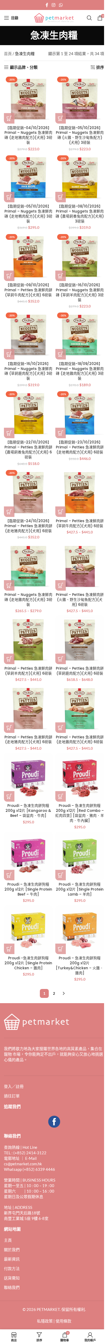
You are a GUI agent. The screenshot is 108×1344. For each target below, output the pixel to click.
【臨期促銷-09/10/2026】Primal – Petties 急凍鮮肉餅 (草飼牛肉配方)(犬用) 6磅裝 (28, 290)
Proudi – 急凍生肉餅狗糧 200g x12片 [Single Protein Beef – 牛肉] (28, 889)
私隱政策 (45, 1321)
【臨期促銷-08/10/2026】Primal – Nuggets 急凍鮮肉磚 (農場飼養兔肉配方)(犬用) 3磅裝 (80, 214)
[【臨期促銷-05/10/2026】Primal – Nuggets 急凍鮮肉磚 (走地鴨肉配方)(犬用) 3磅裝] (28, 178)
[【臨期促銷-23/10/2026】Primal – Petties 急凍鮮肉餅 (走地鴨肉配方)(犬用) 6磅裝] (79, 413)
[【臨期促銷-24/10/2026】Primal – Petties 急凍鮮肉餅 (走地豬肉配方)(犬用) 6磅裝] (28, 492)
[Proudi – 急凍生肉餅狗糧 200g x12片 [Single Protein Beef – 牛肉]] (28, 856)
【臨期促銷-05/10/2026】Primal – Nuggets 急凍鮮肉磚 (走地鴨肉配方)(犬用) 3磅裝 (28, 214)
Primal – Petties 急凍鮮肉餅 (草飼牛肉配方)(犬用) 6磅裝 (80, 523)
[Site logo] (54, 17)
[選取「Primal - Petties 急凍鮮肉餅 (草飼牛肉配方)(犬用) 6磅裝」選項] (60, 511)
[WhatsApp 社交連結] (60, 5)
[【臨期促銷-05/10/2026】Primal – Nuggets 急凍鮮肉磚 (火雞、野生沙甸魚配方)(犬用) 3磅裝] (79, 99)
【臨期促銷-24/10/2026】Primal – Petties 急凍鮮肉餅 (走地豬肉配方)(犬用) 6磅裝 (28, 525)
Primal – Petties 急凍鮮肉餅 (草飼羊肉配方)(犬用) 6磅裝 (28, 671)
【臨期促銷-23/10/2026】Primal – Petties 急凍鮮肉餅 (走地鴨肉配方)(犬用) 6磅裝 (80, 447)
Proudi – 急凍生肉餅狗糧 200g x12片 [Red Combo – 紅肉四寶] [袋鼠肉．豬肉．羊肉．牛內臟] (79, 813)
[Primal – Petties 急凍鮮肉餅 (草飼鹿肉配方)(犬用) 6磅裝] (79, 639)
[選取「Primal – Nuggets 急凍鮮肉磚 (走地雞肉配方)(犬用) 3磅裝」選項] (9, 585)
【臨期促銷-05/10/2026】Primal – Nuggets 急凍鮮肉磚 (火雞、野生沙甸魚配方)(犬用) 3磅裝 (80, 135)
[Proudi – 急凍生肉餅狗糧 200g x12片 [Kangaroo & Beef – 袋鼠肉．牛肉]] (28, 777)
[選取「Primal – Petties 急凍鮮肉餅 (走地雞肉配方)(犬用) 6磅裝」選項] (60, 727)
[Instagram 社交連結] (53, 5)
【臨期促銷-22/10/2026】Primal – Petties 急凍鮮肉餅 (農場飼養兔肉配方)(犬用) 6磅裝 (28, 450)
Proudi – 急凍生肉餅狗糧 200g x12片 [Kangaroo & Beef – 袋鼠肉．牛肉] (28, 810)
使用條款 (63, 1321)
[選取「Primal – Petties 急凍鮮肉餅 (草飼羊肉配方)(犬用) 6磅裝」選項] (9, 659)
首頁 (8, 53)
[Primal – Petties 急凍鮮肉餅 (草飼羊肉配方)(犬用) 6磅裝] (28, 639)
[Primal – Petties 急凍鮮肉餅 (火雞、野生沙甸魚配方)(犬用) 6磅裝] (79, 566)
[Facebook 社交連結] (47, 5)
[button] (9, 118)
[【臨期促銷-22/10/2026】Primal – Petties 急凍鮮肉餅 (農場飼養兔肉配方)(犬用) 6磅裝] (28, 413)
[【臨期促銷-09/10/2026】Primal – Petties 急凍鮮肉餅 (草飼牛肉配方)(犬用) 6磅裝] (28, 256)
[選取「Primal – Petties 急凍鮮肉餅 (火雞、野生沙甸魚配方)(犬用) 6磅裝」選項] (60, 585)
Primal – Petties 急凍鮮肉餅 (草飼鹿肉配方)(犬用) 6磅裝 (80, 671)
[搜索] (89, 18)
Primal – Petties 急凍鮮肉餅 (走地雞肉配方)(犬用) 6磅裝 (80, 740)
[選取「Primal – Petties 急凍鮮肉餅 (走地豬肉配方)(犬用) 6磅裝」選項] (9, 727)
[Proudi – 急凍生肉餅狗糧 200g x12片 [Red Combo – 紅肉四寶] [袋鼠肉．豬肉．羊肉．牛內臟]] (79, 777)
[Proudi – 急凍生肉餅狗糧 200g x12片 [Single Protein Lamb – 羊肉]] (79, 856)
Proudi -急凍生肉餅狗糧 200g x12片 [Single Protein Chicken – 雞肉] (28, 963)
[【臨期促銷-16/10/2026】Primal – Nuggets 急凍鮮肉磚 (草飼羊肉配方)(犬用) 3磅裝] (79, 256)
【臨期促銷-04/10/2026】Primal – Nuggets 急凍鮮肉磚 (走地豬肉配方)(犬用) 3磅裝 (28, 135)
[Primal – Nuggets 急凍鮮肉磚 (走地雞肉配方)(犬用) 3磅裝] (28, 566)
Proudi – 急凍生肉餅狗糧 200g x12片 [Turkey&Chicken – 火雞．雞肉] (80, 966)
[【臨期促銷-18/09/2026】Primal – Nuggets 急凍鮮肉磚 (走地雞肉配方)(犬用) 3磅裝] (79, 335)
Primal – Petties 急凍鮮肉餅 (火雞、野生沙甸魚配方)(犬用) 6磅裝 (80, 599)
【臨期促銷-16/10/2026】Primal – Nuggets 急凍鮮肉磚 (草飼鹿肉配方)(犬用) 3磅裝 (28, 371)
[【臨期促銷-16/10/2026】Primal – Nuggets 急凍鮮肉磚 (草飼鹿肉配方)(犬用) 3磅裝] (28, 335)
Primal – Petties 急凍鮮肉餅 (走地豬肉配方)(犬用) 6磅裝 (28, 740)
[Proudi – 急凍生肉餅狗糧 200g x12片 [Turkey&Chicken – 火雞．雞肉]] (79, 929)
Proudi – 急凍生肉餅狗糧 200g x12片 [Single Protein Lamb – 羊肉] (80, 889)
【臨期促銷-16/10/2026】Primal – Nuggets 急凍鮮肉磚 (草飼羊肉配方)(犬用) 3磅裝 (80, 293)
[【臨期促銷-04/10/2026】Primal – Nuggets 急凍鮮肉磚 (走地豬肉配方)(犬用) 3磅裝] (28, 99)
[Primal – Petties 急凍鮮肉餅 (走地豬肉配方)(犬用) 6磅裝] (28, 708)
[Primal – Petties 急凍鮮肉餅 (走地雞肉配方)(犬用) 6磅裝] (79, 708)
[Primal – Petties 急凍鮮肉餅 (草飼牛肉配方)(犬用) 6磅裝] (79, 492)
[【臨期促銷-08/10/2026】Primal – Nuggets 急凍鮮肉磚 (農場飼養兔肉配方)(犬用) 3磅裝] (79, 178)
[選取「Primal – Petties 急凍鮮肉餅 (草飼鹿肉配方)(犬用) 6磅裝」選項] (60, 659)
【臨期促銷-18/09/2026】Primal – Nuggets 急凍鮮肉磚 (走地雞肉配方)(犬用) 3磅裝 (80, 371)
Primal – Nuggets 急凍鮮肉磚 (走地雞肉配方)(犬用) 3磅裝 (28, 599)
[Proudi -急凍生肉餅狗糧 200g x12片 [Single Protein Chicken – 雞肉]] (28, 929)
